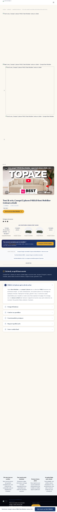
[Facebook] (5, 221)
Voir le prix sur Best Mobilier (12, 211)
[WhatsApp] (3, 221)
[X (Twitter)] (7, 221)
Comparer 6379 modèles (45, 243)
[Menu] (53, 2)
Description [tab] (28, 263)
